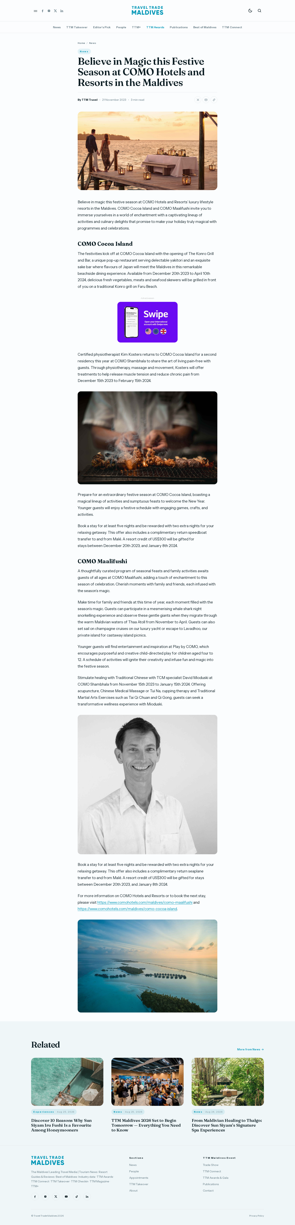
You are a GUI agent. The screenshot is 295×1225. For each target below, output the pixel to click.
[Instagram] (49, 10)
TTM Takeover (76, 27)
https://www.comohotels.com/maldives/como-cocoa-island (127, 909)
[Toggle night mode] (250, 10)
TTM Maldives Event (219, 1157)
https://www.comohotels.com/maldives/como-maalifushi (144, 902)
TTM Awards (155, 27)
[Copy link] (214, 99)
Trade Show (211, 1165)
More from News (248, 1049)
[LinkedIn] (62, 10)
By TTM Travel (88, 99)
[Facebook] (42, 10)
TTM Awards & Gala (215, 1178)
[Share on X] (197, 99)
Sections (136, 1157)
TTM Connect (232, 27)
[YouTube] (66, 1196)
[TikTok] (76, 1196)
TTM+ (136, 27)
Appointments (138, 1178)
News (57, 27)
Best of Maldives (204, 27)
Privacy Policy (256, 1215)
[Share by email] (205, 99)
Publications (179, 27)
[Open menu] (35, 10)
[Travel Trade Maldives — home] (147, 10)
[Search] (259, 10)
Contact (208, 1190)
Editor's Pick (102, 27)
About (133, 1190)
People (121, 27)
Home (81, 42)
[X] (55, 10)
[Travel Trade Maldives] (47, 1160)
